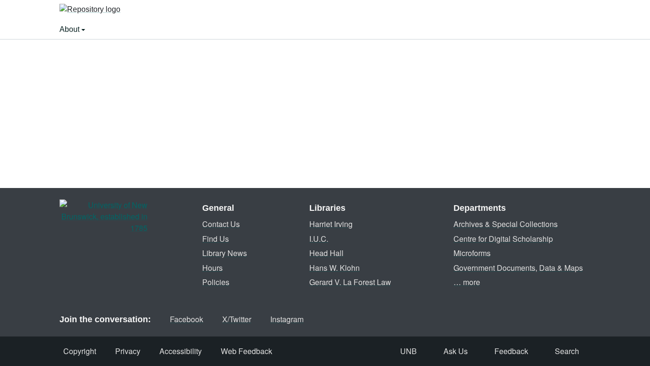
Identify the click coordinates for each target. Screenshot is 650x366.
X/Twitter (236, 319)
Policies (215, 282)
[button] (89, 10)
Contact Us (221, 223)
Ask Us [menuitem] (455, 351)
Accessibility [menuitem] (180, 351)
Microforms (472, 252)
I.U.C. (318, 238)
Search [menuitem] (567, 351)
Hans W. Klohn (334, 267)
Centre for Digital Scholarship (503, 238)
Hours (212, 267)
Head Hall (326, 252)
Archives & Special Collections (505, 223)
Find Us (215, 238)
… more (466, 282)
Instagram (287, 319)
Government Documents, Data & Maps (518, 267)
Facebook (186, 319)
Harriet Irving (331, 223)
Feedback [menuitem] (511, 351)
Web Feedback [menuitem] (246, 351)
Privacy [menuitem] (127, 351)
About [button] (70, 29)
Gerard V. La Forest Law (350, 282)
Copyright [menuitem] (79, 351)
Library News (224, 252)
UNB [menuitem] (408, 351)
